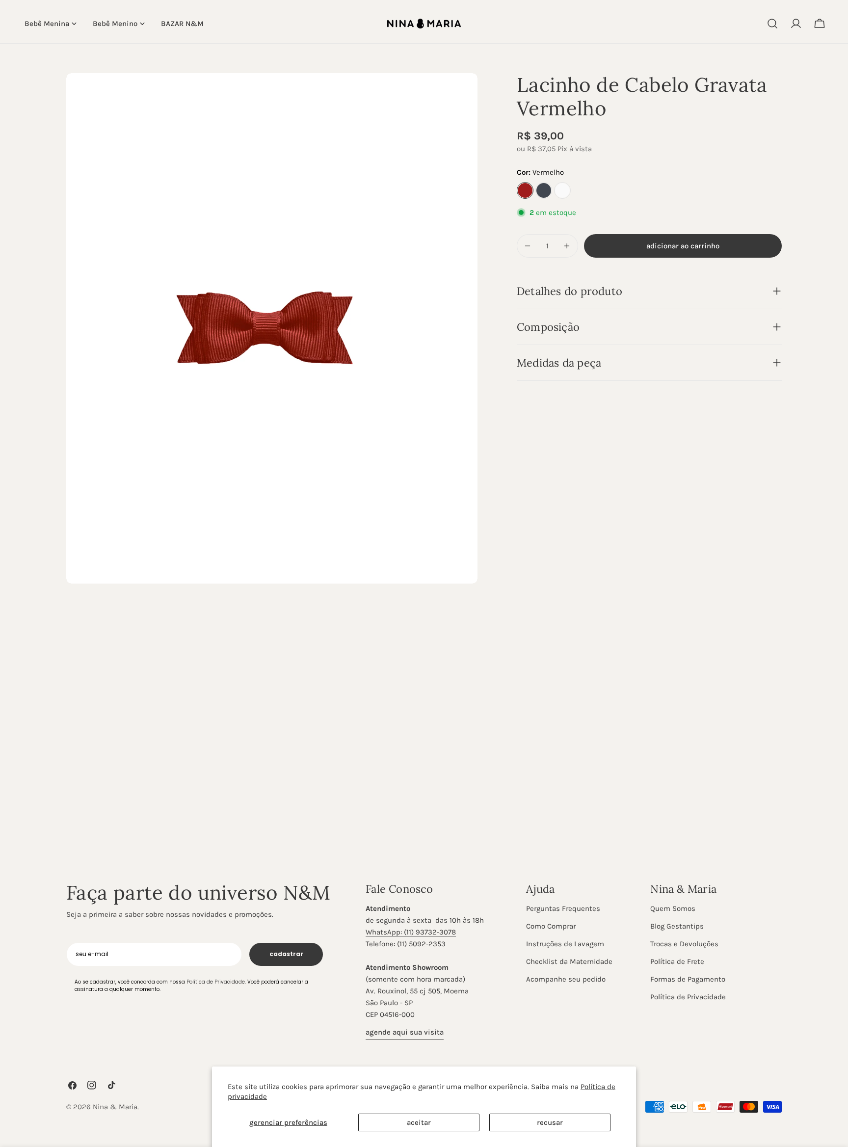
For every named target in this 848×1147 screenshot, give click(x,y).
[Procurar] (772, 23)
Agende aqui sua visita (405, 1032)
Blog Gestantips (677, 926)
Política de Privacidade (688, 996)
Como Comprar (551, 926)
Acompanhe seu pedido (566, 979)
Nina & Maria (115, 1106)
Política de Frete (677, 961)
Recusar (550, 1122)
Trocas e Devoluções (684, 943)
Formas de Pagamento (687, 979)
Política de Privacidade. (216, 981)
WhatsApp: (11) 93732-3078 (411, 932)
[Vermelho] (525, 190)
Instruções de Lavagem (565, 943)
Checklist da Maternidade (569, 961)
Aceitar (419, 1122)
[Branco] (562, 190)
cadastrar (286, 954)
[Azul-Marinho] (543, 190)
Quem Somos (672, 908)
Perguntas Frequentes (563, 908)
